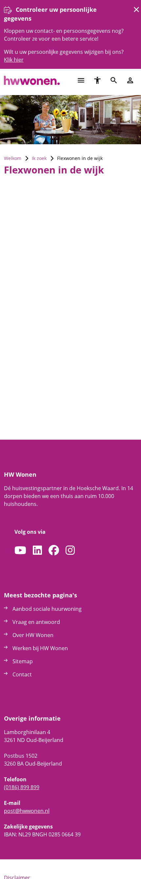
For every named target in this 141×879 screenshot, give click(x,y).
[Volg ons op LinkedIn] (37, 550)
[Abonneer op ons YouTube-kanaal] (20, 550)
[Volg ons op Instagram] (70, 550)
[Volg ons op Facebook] (54, 550)
